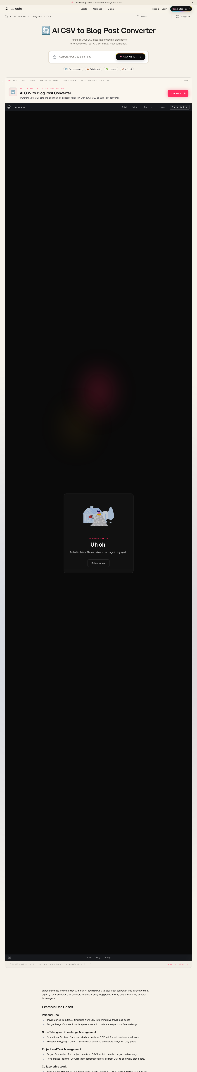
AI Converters (19, 16)
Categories (36, 16)
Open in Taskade (177, 964)
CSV (49, 16)
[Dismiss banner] (192, 2)
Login (164, 8)
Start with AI (176, 93)
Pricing (155, 8)
